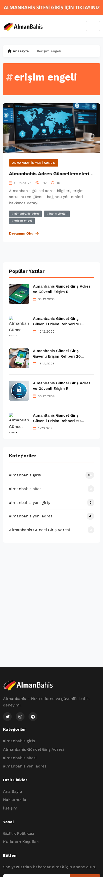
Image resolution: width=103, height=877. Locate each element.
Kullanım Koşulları (21, 841)
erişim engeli (22, 220)
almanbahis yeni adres (33, 163)
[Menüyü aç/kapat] (93, 26)
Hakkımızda (14, 799)
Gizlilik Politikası (18, 833)
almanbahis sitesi (19, 757)
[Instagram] (20, 716)
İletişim (10, 808)
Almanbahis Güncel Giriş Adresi (33, 749)
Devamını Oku (21, 233)
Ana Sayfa (12, 791)
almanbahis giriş (19, 740)
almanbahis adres (26, 213)
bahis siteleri (58, 213)
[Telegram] (32, 716)
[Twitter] (7, 716)
